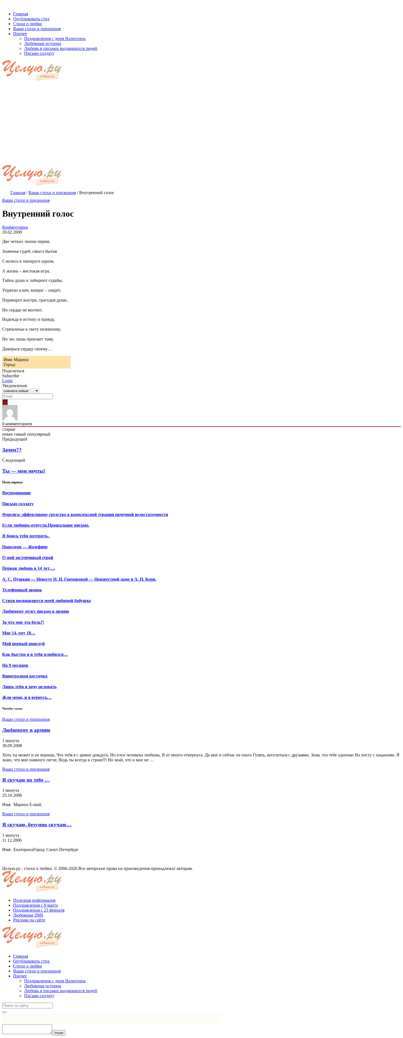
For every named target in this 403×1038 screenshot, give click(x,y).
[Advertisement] (201, 124)
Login (7, 380)
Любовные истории (42, 985)
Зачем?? (12, 450)
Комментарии (15, 227)
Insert (58, 1033)
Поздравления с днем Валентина (55, 981)
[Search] (4, 1012)
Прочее (20, 976)
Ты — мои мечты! (23, 471)
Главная (20, 956)
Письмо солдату (39, 995)
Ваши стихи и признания (26, 200)
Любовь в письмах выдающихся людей (60, 990)
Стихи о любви (27, 966)
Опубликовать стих (31, 961)
